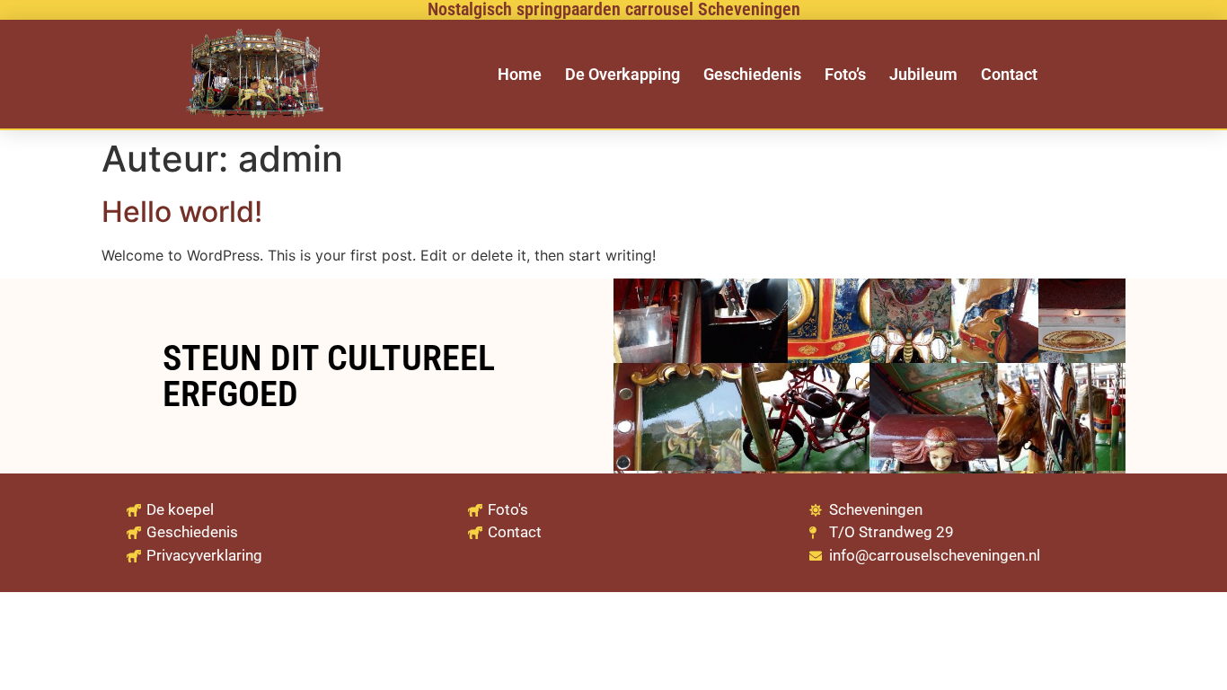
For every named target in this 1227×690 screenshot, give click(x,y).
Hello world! (182, 211)
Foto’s (845, 74)
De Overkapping (622, 74)
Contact (1009, 74)
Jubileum (923, 74)
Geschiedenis (752, 74)
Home (520, 74)
